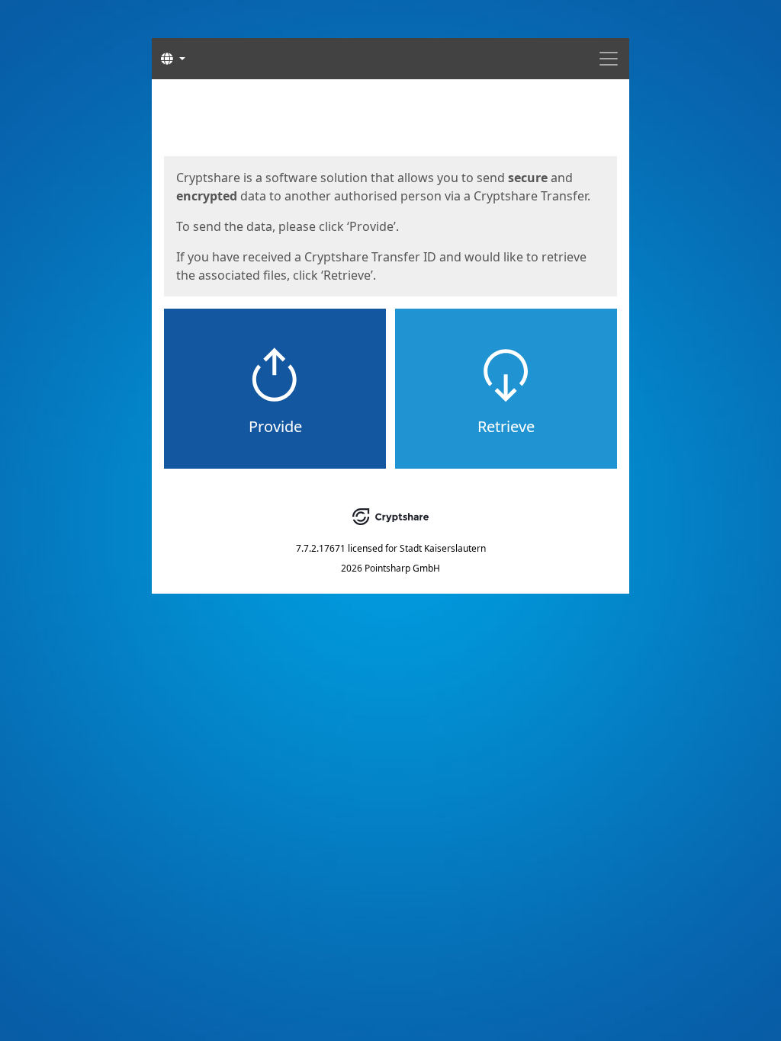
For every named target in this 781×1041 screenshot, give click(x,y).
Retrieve (506, 426)
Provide (275, 426)
